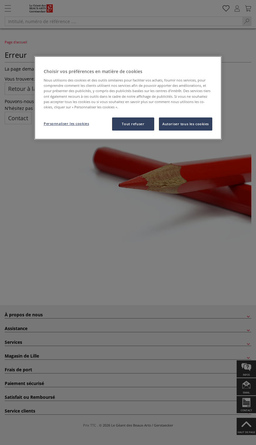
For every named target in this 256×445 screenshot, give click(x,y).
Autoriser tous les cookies (185, 123)
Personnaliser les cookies (66, 123)
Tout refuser (133, 123)
